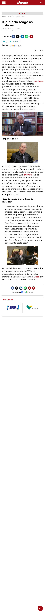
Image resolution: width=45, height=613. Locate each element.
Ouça (36, 277)
